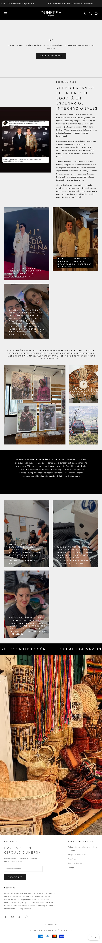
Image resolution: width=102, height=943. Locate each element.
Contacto (71, 868)
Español (49, 924)
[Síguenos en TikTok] (19, 916)
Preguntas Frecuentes (77, 854)
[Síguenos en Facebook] (5, 916)
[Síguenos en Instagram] (12, 916)
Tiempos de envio (75, 863)
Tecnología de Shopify (60, 930)
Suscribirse (15, 877)
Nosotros (72, 859)
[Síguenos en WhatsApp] (26, 916)
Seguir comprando (51, 56)
